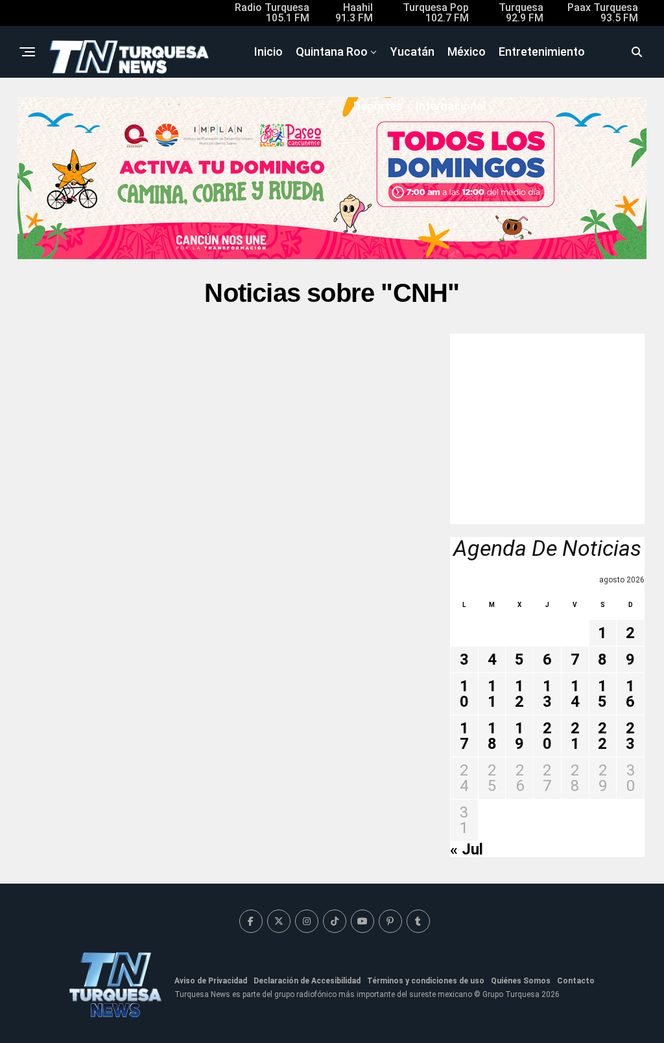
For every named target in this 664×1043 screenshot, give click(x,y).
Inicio (268, 51)
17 (464, 736)
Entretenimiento (542, 51)
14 (575, 694)
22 (602, 736)
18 (492, 736)
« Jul (466, 849)
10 (464, 694)
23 (630, 736)
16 (630, 694)
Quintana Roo (332, 51)
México (466, 51)
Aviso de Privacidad (210, 980)
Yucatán (412, 51)
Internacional (451, 106)
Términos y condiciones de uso (425, 980)
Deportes (378, 106)
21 (575, 736)
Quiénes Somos (521, 980)
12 (519, 694)
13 (547, 694)
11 (492, 694)
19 (519, 736)
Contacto (576, 980)
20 (547, 736)
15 (602, 694)
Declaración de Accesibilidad (307, 980)
